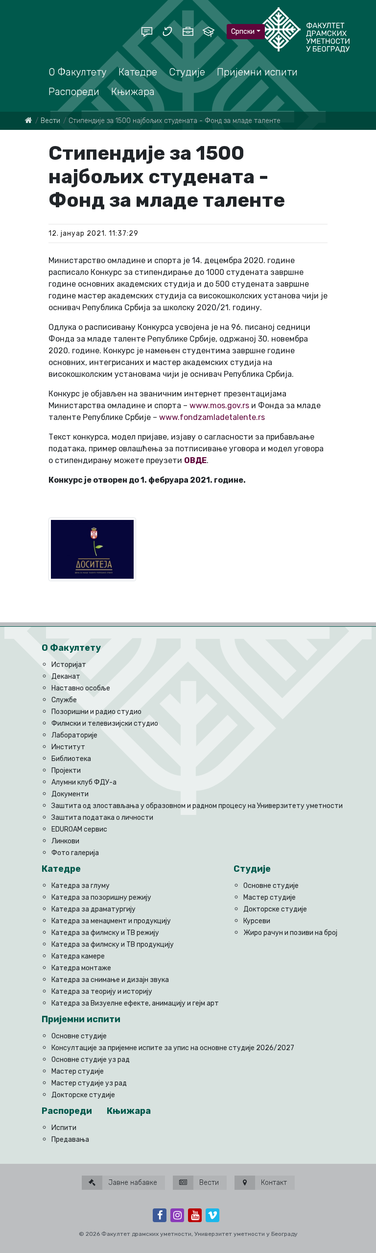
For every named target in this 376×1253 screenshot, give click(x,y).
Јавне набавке (131, 1183)
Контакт (273, 1183)
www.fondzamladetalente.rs (212, 417)
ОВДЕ (195, 460)
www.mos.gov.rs (219, 405)
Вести (50, 121)
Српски (243, 31)
